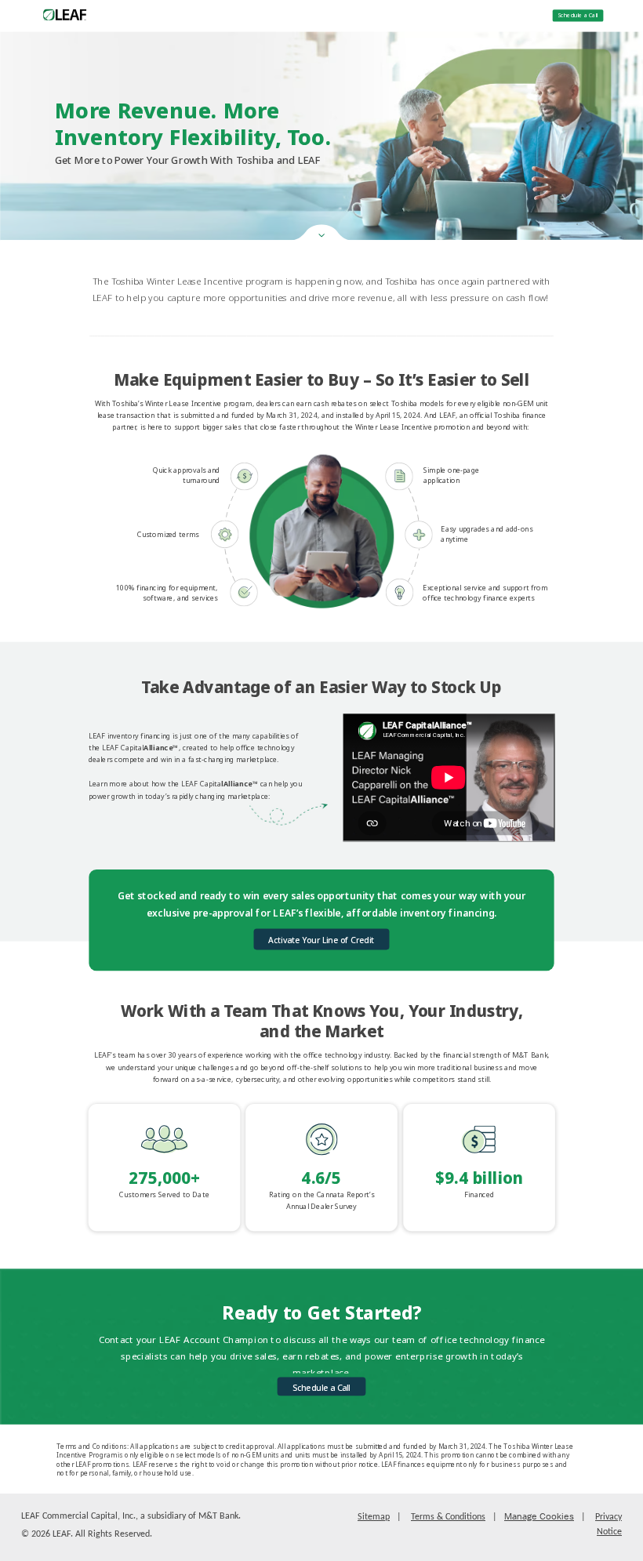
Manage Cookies (539, 1516)
